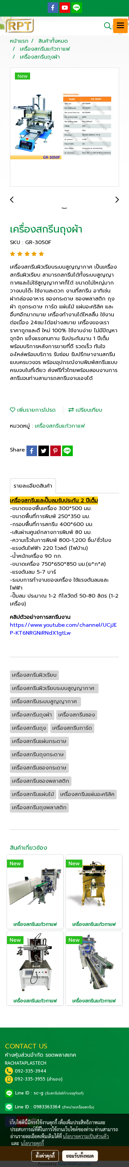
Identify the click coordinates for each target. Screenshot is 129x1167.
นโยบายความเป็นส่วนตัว (86, 1136)
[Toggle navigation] (120, 26)
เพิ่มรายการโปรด (35, 410)
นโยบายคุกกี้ (32, 1143)
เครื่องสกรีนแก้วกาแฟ (60, 426)
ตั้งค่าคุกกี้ (45, 1156)
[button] (105, 25)
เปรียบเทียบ (88, 410)
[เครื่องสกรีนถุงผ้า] (64, 127)
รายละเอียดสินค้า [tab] (33, 486)
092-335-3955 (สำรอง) (39, 1079)
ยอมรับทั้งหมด (80, 1156)
